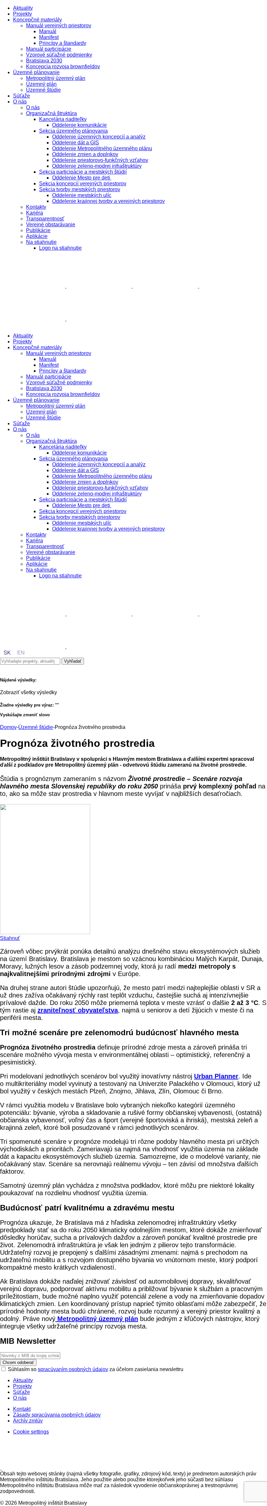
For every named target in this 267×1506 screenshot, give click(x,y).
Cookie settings (31, 1431)
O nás (20, 101)
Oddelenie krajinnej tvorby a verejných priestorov (108, 201)
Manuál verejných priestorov (58, 25)
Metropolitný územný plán (55, 78)
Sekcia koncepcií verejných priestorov (82, 183)
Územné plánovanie (36, 72)
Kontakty (36, 207)
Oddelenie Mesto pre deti (81, 177)
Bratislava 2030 (44, 60)
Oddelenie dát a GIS (75, 142)
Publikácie (38, 230)
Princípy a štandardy (62, 43)
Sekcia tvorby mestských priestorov (79, 189)
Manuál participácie (48, 49)
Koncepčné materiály (37, 19)
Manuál (47, 31)
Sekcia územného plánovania (73, 131)
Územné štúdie (43, 90)
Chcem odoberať (18, 1362)
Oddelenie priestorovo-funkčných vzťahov (100, 160)
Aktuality (23, 8)
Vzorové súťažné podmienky (59, 55)
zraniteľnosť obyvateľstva (77, 1010)
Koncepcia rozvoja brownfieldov (63, 66)
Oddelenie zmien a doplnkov (85, 154)
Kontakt (22, 1409)
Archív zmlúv (28, 1420)
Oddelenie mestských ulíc (81, 195)
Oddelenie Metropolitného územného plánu (102, 148)
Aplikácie (37, 236)
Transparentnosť (45, 218)
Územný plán (41, 84)
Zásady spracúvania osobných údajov (57, 1415)
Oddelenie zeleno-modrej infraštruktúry (97, 166)
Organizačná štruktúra (51, 113)
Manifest (49, 37)
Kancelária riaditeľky (63, 119)
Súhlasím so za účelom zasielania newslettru (95, 1369)
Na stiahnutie (41, 242)
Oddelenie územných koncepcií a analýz (99, 136)
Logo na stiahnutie (60, 248)
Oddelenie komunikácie (79, 125)
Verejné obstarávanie (50, 224)
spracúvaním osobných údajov (73, 1369)
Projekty (22, 14)
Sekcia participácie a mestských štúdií (83, 172)
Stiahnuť (10, 938)
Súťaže (21, 96)
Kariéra (34, 213)
